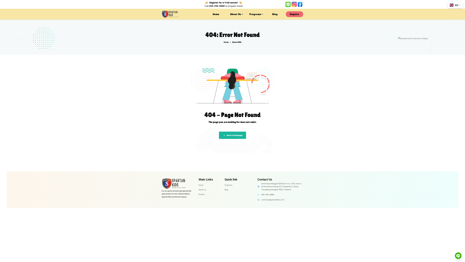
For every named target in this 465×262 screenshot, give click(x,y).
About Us (235, 14)
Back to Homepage (234, 135)
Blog (275, 14)
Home (216, 14)
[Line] (458, 255)
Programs (255, 14)
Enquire (294, 14)
